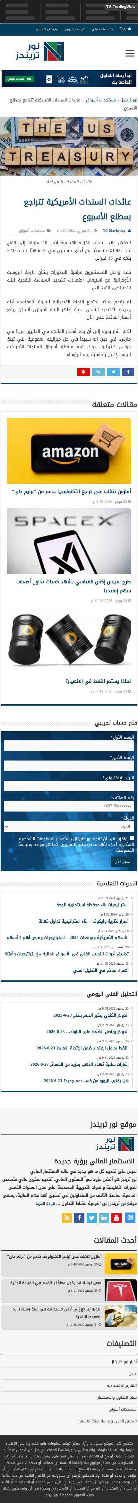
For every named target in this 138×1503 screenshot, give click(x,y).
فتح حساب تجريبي (75, 29)
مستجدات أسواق (101, 100)
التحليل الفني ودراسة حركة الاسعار (107, 1421)
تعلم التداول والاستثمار (117, 1397)
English (125, 28)
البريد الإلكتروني (118, 778)
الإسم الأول (122, 737)
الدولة (127, 818)
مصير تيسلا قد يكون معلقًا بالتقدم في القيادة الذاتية (55, 1282)
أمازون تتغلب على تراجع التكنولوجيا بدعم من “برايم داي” (71, 491)
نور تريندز (129, 100)
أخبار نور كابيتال (123, 1361)
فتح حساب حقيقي (102, 29)
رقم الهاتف (122, 798)
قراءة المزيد (45, 1203)
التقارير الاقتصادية (122, 1385)
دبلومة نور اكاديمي (47, 29)
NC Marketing (114, 230)
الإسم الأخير (122, 757)
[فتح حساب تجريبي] (69, 80)
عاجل (133, 1373)
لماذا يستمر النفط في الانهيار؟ (98, 681)
